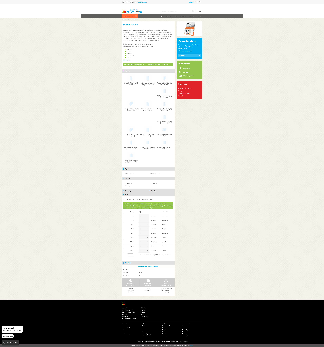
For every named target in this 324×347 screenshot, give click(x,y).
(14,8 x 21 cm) (164, 122)
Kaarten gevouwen (166, 328)
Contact (191, 16)
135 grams (129, 183)
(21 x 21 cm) (164, 148)
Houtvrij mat (130, 174)
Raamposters (124, 325)
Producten (130, 19)
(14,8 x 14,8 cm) (147, 148)
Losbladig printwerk (126, 328)
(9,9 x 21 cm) (131, 109)
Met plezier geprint (188, 76)
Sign (161, 16)
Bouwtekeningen (185, 332)
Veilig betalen (186, 68)
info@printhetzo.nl (142, 2)
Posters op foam (185, 336)
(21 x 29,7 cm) (164, 96)
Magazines (144, 325)
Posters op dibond (145, 336)
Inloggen (191, 2)
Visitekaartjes (124, 323)
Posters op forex (165, 336)
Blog (176, 16)
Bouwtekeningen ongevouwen (148, 334)
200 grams (129, 186)
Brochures (164, 332)
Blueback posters (186, 334)
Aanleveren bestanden (184, 88)
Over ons (183, 16)
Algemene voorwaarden (128, 312)
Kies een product (128, 16)
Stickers (143, 323)
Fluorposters (164, 330)
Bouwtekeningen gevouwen (127, 334)
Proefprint (181, 91)
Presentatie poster (186, 330)
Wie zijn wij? (144, 316)
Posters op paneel (166, 325)
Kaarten (143, 328)
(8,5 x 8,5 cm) (131, 161)
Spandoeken (164, 323)
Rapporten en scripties (187, 323)
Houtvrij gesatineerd (157, 174)
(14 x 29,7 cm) (131, 83)
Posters (184, 325)
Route (142, 314)
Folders (123, 330)
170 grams (154, 183)
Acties (199, 16)
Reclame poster (125, 332)
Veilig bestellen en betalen (129, 318)
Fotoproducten (145, 332)
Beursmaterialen (165, 334)
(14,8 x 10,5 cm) (131, 148)
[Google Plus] (200, 3)
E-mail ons (182, 55)
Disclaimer (124, 314)
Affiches (123, 336)
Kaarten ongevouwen (186, 328)
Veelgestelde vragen (184, 93)
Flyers (143, 330)
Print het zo (124, 19)
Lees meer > (126, 60)
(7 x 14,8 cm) (131, 135)
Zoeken (143, 312)
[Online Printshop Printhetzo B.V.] (132, 10)
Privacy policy (125, 316)
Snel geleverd (186, 72)
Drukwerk (168, 16)
